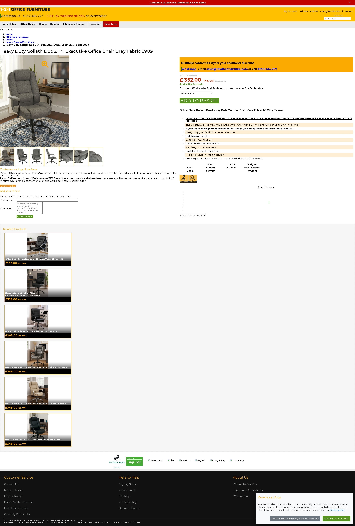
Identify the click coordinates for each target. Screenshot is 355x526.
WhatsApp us (11, 15)
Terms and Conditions (248, 490)
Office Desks (28, 24)
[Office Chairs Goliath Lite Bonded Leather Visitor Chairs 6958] (38, 246)
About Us (240, 477)
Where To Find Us (245, 484)
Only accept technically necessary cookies (295, 518)
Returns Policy (13, 490)
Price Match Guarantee (19, 502)
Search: (338, 15)
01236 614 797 (33, 15)
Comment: (6, 208)
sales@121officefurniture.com (336, 11)
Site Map (124, 496)
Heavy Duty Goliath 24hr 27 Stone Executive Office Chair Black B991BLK (22, 294)
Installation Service (16, 508)
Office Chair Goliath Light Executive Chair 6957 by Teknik (32, 331)
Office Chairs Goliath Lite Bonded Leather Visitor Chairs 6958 (34, 259)
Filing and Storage (74, 24)
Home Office (9, 24)
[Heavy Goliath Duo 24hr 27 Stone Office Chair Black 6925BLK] (38, 427)
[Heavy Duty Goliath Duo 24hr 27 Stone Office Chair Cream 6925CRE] (38, 391)
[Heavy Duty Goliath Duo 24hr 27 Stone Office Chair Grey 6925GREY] (38, 355)
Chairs (43, 24)
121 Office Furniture (25, 9)
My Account (290, 11)
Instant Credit (127, 490)
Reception (95, 24)
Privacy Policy (128, 502)
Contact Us (11, 484)
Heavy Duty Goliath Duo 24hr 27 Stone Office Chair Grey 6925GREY (36, 367)
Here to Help (129, 477)
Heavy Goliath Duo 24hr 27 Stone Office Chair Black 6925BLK (33, 440)
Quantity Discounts (17, 514)
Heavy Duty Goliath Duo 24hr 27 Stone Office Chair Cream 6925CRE (36, 403)
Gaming (55, 24)
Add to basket (199, 100)
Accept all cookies (336, 518)
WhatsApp (189, 69)
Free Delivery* (13, 496)
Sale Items (111, 24)
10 (68, 196)
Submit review (24, 216)
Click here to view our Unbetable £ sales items (177, 2)
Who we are (241, 496)
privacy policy (337, 510)
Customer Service (18, 477)
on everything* (76, 15)
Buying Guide (128, 484)
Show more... (8, 186)
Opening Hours (129, 508)
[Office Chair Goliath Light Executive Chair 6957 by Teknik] (38, 319)
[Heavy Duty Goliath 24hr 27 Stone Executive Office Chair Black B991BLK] (38, 283)
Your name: (6, 200)
